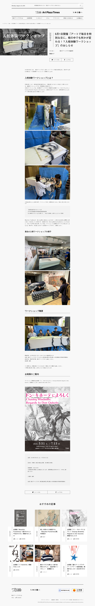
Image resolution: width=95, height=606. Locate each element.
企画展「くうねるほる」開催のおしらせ (22, 565)
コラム (47, 18)
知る (9, 23)
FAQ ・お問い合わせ (16, 597)
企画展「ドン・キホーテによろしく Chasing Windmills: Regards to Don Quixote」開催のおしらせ (76, 532)
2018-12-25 (10, 568)
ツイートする (56, 59)
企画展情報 (29, 18)
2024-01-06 (64, 568)
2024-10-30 (37, 533)
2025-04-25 (64, 533)
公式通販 (79, 18)
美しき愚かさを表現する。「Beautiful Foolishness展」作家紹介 (49, 531)
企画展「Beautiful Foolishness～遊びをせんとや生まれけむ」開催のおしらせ (22, 532)
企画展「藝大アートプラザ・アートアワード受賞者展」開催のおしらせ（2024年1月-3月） (76, 568)
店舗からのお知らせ (68, 18)
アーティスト (56, 18)
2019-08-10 (37, 568)
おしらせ (16, 538)
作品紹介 (43, 536)
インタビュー (39, 18)
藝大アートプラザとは (18, 18)
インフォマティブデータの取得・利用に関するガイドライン (71, 599)
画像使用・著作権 (54, 599)
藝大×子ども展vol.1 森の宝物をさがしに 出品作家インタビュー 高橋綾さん (49, 567)
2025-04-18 (50, 37)
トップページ (5, 23)
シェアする (68, 59)
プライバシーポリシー (45, 599)
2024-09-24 (10, 533)
